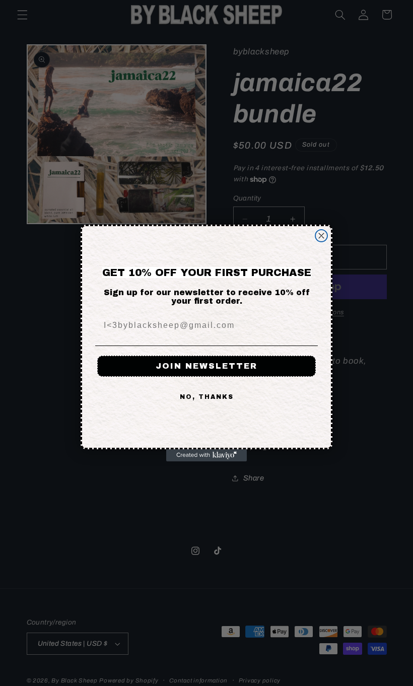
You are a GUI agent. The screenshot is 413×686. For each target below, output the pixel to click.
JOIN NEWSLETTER (206, 366)
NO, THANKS (207, 396)
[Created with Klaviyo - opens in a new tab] (206, 455)
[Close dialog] (321, 236)
